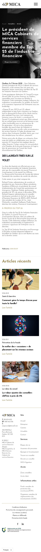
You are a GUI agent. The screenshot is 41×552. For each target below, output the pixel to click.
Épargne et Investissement (29, 452)
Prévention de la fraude (19, 518)
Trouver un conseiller (27, 455)
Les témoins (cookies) (19, 512)
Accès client (24, 476)
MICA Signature (26, 462)
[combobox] (7, 550)
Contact (23, 435)
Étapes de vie (25, 445)
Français (6, 550)
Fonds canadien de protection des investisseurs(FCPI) (27, 489)
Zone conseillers (26, 473)
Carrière (23, 428)
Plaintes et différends (19, 515)
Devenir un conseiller (27, 459)
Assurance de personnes (28, 448)
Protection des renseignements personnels (19, 510)
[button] (36, 4)
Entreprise (23, 424)
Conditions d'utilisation (19, 507)
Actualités (23, 431)
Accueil (4, 24)
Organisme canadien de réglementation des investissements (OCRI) (28, 497)
